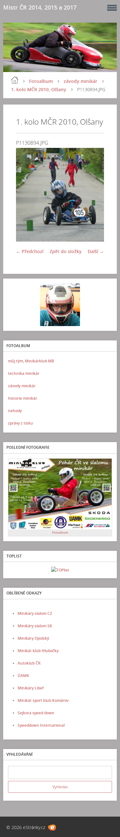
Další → (96, 251)
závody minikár (80, 81)
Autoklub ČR (29, 663)
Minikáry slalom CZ (35, 613)
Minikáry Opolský (33, 638)
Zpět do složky (66, 251)
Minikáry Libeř (31, 688)
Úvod (14, 80)
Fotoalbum (41, 81)
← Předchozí (30, 251)
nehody (15, 410)
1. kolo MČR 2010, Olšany (38, 89)
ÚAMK (23, 675)
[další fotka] (93, 195)
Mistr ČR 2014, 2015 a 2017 (39, 7)
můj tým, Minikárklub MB (31, 361)
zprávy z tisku (20, 423)
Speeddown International (41, 725)
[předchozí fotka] (26, 195)
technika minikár (23, 373)
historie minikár (22, 398)
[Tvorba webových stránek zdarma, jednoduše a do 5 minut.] (52, 828)
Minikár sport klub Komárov (43, 700)
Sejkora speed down (36, 713)
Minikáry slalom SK (35, 626)
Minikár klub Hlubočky (38, 650)
